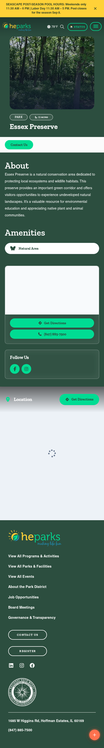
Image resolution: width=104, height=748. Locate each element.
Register (27, 651)
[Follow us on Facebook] (15, 369)
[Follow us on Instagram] (26, 369)
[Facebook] (32, 665)
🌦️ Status (77, 27)
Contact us (27, 635)
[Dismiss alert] (95, 8)
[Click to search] (62, 26)
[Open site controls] (94, 735)
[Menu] (96, 26)
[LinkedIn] (11, 665)
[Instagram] (22, 665)
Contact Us (19, 145)
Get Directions (55, 323)
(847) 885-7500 (55, 334)
